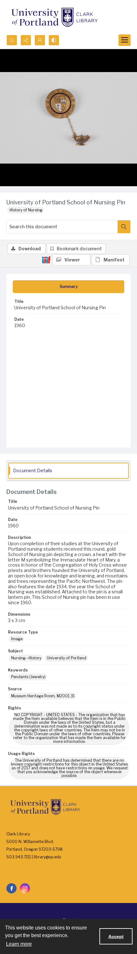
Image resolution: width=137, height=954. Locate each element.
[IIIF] (46, 259)
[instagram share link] (25, 888)
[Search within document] (124, 226)
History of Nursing (26, 210)
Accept (116, 936)
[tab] (68, 287)
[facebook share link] (11, 888)
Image (17, 638)
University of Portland (66, 658)
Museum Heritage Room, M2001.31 (43, 695)
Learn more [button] (19, 944)
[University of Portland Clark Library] (54, 17)
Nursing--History (26, 658)
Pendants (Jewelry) (28, 676)
